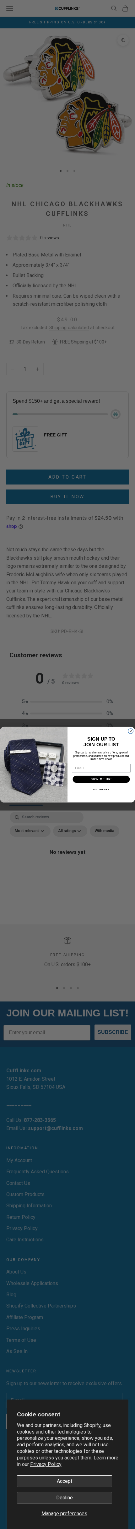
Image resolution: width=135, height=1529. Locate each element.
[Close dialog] (130, 731)
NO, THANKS (101, 789)
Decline (64, 1498)
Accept (64, 1481)
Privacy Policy (46, 1464)
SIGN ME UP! (101, 778)
